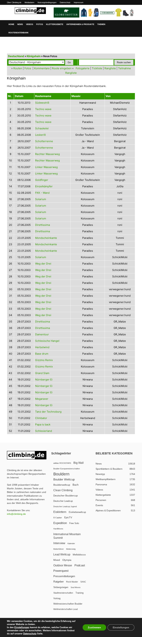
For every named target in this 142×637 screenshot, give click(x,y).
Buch (75, 484)
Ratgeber (58, 581)
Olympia (66, 560)
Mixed (56, 560)
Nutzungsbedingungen (47, 2)
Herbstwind (42, 347)
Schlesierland (43, 431)
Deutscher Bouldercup (65, 495)
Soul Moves (76, 587)
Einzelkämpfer (44, 186)
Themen (101, 24)
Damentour (42, 334)
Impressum (78, 2)
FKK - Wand (42, 192)
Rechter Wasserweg (47, 154)
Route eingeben (62, 68)
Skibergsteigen (60, 587)
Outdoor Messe (62, 565)
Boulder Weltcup (64, 479)
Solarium (40, 199)
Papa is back (42, 424)
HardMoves (58, 529)
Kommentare (42, 68)
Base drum (41, 353)
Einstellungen (21, 627)
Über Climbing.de (14, 2)
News (20, 24)
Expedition (60, 523)
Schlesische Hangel (47, 340)
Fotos (39, 24)
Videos (29, 24)
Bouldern (61, 474)
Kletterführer (58, 549)
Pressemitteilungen (64, 576)
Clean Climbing (63, 490)
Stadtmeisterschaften (63, 593)
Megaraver (41, 398)
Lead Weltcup (61, 554)
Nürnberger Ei (43, 379)
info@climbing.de (16, 514)
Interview (59, 543)
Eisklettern (59, 511)
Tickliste (97, 68)
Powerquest (61, 570)
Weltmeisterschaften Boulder (67, 603)
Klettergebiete (54, 24)
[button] (131, 24)
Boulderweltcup (61, 485)
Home (11, 24)
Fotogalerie (83, 68)
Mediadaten (29, 2)
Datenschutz (65, 2)
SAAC (83, 582)
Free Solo (74, 523)
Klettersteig (71, 549)
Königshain (34, 56)
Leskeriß (40, 134)
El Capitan (57, 518)
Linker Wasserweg (46, 167)
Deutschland (16, 56)
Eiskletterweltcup (77, 512)
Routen (17, 68)
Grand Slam (42, 373)
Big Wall (78, 462)
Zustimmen (94, 627)
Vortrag (56, 598)
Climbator (41, 418)
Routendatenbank (18, 33)
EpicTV (68, 517)
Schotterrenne (44, 141)
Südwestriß (42, 102)
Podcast (79, 565)
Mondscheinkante (46, 238)
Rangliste (110, 68)
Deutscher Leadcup (63, 501)
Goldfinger (41, 180)
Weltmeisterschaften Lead (65, 609)
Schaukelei (42, 128)
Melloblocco (79, 554)
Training (79, 593)
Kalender (71, 543)
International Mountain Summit (67, 536)
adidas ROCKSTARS (62, 463)
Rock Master (72, 582)
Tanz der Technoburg (48, 411)
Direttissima (42, 225)
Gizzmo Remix (44, 360)
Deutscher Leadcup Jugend (65, 506)
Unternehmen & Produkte (80, 24)
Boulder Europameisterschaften (66, 469)
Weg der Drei (43, 263)
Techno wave (43, 109)
